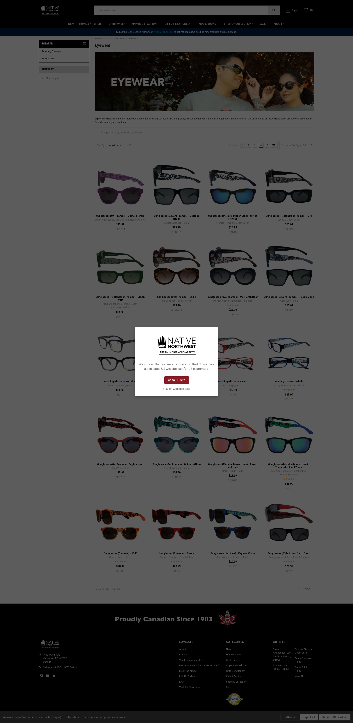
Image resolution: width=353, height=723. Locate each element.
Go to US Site (176, 380)
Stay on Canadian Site (176, 388)
